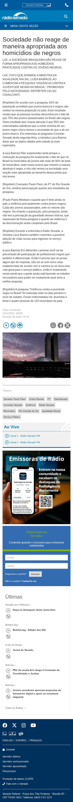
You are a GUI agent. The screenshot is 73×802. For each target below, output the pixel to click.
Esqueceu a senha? (15, 574)
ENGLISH (8, 740)
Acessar (35, 574)
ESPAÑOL (21, 740)
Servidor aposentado (14, 766)
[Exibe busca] (65, 16)
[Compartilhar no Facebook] (60, 325)
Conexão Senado (13, 405)
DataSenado (61, 399)
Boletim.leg (11, 624)
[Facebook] (6, 725)
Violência (30, 405)
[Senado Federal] (36, 5)
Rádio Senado (46, 405)
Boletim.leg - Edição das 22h (29, 630)
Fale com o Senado (17, 783)
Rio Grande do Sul (29, 411)
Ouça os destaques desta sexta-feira (34, 609)
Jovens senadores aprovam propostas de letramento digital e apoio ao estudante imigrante (37, 693)
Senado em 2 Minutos (17, 604)
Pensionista (9, 771)
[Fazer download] (20, 325)
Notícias (9, 665)
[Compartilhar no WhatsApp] (53, 325)
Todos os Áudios (14, 707)
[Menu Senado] (6, 5)
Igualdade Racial (51, 411)
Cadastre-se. (29, 581)
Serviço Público (12, 417)
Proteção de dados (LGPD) (18, 778)
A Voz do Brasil (13, 645)
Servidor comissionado (16, 761)
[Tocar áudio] (6, 325)
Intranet (10, 749)
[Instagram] (23, 725)
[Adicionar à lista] (13, 325)
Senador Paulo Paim (15, 399)
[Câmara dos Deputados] (5, 734)
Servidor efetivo (12, 756)
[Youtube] (32, 725)
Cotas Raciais (36, 399)
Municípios (9, 411)
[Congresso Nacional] (12, 734)
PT (49, 399)
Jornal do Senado (23, 650)
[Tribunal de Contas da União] (20, 734)
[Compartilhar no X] (67, 325)
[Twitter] (14, 725)
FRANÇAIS (36, 740)
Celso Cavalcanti (12, 309)
